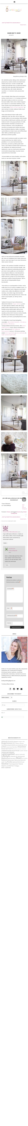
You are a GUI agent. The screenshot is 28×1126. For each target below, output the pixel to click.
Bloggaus (16, 741)
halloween (21, 743)
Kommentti (10, 589)
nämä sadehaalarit (20, 333)
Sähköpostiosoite (12, 615)
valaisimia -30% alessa (8, 324)
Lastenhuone (6, 750)
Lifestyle (5, 756)
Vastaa (5, 543)
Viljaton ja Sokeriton (7, 766)
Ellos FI (3, 712)
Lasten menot (23, 750)
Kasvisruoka (9, 747)
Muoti (19, 758)
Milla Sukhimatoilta (14, 531)
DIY (14, 743)
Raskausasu (10, 760)
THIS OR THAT (23, 24)
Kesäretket (22, 747)
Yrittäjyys (16, 766)
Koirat (3, 749)
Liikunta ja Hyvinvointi (17, 756)
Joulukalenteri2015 (21, 745)
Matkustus (5, 758)
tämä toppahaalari (9, 333)
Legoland (17, 754)
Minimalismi (13, 758)
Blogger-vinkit (21, 741)
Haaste (17, 743)
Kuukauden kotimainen (21, 748)
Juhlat (3, 747)
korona (14, 748)
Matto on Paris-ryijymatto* (17, 107)
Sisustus (19, 512)
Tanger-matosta (16, 304)
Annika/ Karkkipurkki (13, 550)
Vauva (21, 764)
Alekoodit (4, 741)
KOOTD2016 (9, 749)
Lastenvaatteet (8, 754)
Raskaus (4, 760)
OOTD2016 (24, 758)
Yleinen (8, 512)
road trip (4, 762)
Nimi (9, 608)
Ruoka (9, 762)
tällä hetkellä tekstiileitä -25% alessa (16, 322)
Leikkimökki (22, 754)
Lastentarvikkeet (7, 752)
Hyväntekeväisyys (6, 745)
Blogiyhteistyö (6, 743)
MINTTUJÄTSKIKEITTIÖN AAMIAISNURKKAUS (10, 22)
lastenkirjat (15, 750)
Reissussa (17, 760)
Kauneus (14, 747)
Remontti (23, 760)
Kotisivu (9, 623)
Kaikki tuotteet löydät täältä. (9, 334)
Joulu (13, 745)
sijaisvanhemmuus (18, 762)
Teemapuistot (13, 764)
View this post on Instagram (24, 506)
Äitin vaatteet (6, 768)
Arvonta (10, 741)
